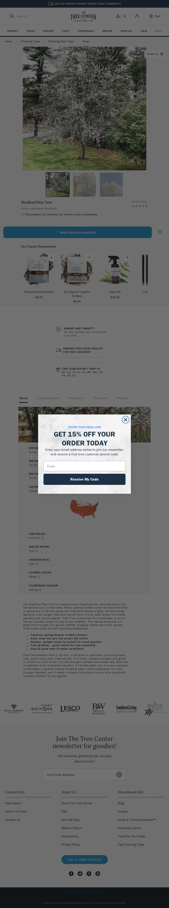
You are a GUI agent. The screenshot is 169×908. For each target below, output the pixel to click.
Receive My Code (84, 479)
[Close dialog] (125, 419)
